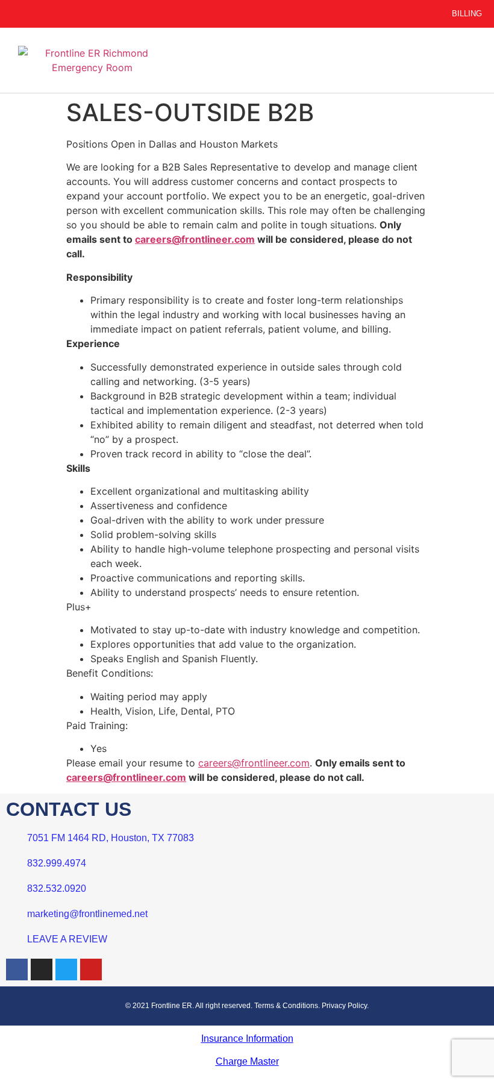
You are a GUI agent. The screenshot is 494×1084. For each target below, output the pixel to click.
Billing (467, 13)
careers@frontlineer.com (195, 239)
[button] (322, 60)
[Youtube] (91, 969)
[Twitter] (66, 969)
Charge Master (247, 1061)
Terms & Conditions (286, 1005)
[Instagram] (41, 969)
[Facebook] (17, 969)
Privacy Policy (344, 1005)
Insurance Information (247, 1038)
